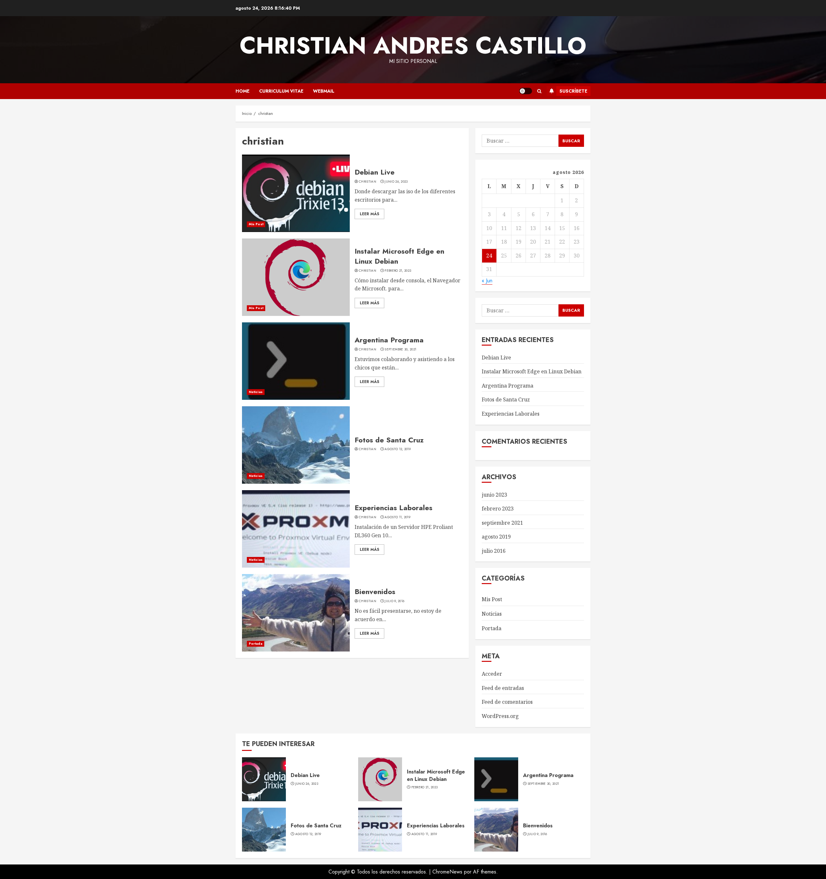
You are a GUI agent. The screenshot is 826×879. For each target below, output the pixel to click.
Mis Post (256, 224)
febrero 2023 (498, 508)
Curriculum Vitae (281, 91)
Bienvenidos (375, 591)
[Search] (539, 91)
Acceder (492, 673)
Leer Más (369, 214)
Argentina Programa (389, 340)
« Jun (487, 280)
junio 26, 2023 (396, 181)
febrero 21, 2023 (398, 270)
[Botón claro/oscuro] (525, 91)
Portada (255, 643)
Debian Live (375, 172)
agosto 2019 (496, 536)
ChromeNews (447, 871)
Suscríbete (573, 91)
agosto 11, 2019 (397, 517)
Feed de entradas (503, 688)
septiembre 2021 (502, 522)
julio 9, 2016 (394, 601)
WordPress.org (500, 716)
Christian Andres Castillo (413, 45)
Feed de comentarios (507, 701)
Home (242, 91)
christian (367, 181)
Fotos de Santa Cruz (389, 440)
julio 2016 (494, 550)
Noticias (256, 391)
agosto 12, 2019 (398, 449)
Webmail (323, 91)
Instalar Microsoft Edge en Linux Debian (399, 256)
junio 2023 (494, 494)
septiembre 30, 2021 (400, 349)
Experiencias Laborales (393, 507)
